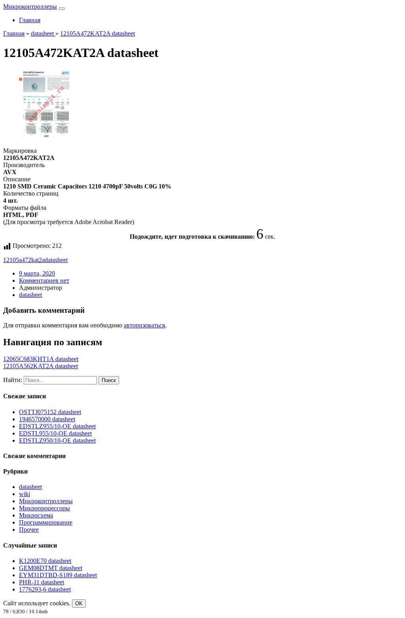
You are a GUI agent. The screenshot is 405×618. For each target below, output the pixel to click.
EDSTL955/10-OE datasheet (55, 433)
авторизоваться (144, 325)
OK (79, 604)
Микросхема (36, 515)
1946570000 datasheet (47, 419)
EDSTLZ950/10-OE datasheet (57, 440)
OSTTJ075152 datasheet (50, 412)
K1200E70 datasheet (45, 560)
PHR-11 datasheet (41, 582)
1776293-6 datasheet (45, 589)
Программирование (45, 522)
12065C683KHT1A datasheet (40, 359)
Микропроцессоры (44, 508)
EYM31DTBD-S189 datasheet (58, 575)
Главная (29, 20)
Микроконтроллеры (30, 6)
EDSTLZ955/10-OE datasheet (57, 426)
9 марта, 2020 (37, 273)
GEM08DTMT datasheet (50, 568)
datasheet (56, 260)
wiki (24, 494)
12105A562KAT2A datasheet (40, 366)
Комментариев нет (44, 280)
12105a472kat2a (24, 260)
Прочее (29, 529)
